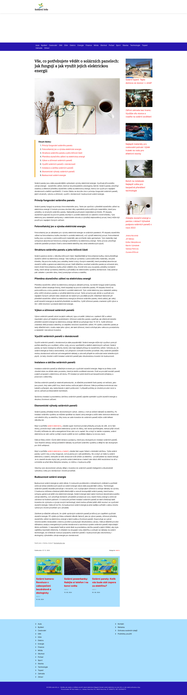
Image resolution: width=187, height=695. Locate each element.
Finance (89, 45)
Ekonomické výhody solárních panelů (58, 171)
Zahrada (39, 48)
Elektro (73, 45)
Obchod (103, 45)
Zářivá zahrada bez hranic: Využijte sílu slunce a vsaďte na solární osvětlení (138, 113)
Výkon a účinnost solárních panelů (57, 160)
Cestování (53, 45)
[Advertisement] (93, 28)
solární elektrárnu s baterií (58, 451)
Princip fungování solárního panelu (57, 145)
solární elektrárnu (55, 426)
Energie (81, 45)
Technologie (135, 45)
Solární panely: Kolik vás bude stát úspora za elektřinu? (104, 582)
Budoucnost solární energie (54, 175)
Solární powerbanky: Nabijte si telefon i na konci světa (76, 582)
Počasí (111, 45)
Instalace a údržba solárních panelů (57, 168)
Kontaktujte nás (59, 543)
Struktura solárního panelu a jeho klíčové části (62, 153)
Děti (60, 45)
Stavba (125, 45)
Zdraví (46, 48)
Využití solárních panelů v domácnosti (58, 164)
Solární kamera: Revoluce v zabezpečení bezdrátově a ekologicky (45, 585)
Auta (37, 45)
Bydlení (44, 45)
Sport (118, 45)
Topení (144, 45)
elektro (118, 550)
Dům (66, 45)
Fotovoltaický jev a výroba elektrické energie (61, 149)
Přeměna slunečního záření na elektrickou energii (63, 156)
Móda (96, 45)
